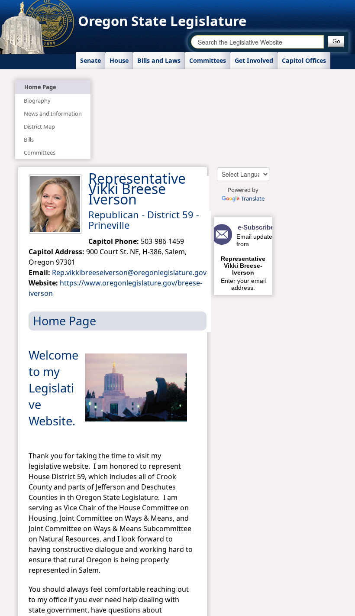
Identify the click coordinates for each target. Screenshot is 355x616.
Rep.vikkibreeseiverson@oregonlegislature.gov (129, 272)
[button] (336, 41)
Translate (253, 198)
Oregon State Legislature (162, 21)
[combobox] (257, 42)
